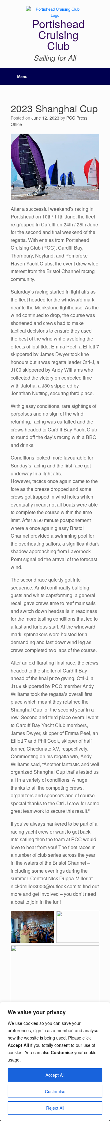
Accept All (55, 1075)
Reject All (55, 1108)
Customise (55, 1091)
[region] (55, 1061)
